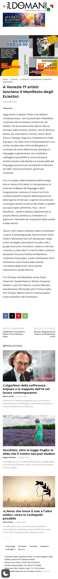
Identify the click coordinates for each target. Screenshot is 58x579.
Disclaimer (46, 571)
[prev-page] (4, 538)
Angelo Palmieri (9, 457)
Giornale (14, 79)
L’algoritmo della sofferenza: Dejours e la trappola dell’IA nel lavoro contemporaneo (26, 389)
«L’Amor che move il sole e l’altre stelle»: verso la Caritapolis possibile (27, 515)
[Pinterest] (18, 316)
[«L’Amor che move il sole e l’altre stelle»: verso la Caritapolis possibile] (29, 491)
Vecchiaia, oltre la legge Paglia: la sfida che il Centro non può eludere (29, 451)
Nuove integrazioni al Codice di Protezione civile (44, 334)
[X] (12, 316)
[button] (5, 573)
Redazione (7, 108)
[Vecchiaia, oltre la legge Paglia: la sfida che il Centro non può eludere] (29, 430)
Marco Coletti (8, 396)
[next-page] (9, 538)
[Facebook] (5, 316)
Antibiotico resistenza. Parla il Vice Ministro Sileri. (14, 334)
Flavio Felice (8, 522)
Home (5, 79)
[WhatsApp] (25, 316)
